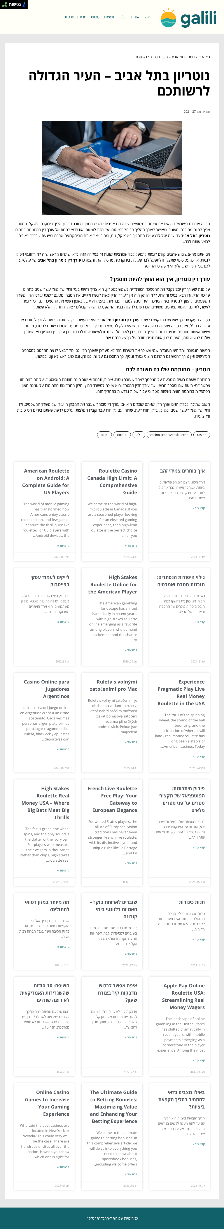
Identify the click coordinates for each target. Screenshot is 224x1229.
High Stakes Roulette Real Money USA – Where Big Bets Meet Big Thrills (45, 802)
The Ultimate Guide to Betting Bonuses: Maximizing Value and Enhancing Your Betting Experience (113, 1106)
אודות (135, 16)
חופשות (110, 16)
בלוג (123, 16)
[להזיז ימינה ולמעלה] (6, 3)
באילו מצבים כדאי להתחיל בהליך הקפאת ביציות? (181, 1099)
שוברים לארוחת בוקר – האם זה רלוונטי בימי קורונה (113, 909)
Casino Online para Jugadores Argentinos (46, 688)
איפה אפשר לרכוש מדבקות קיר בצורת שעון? (117, 992)
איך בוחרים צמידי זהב (182, 470)
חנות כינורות (192, 902)
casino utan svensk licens (169, 434)
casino (201, 434)
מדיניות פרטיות (74, 16)
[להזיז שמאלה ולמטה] (3, 6)
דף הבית (204, 57)
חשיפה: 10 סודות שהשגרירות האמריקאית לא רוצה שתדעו (44, 992)
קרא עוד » (198, 508)
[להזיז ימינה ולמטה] (6, 6)
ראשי (148, 16)
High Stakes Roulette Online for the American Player (112, 584)
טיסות (95, 16)
